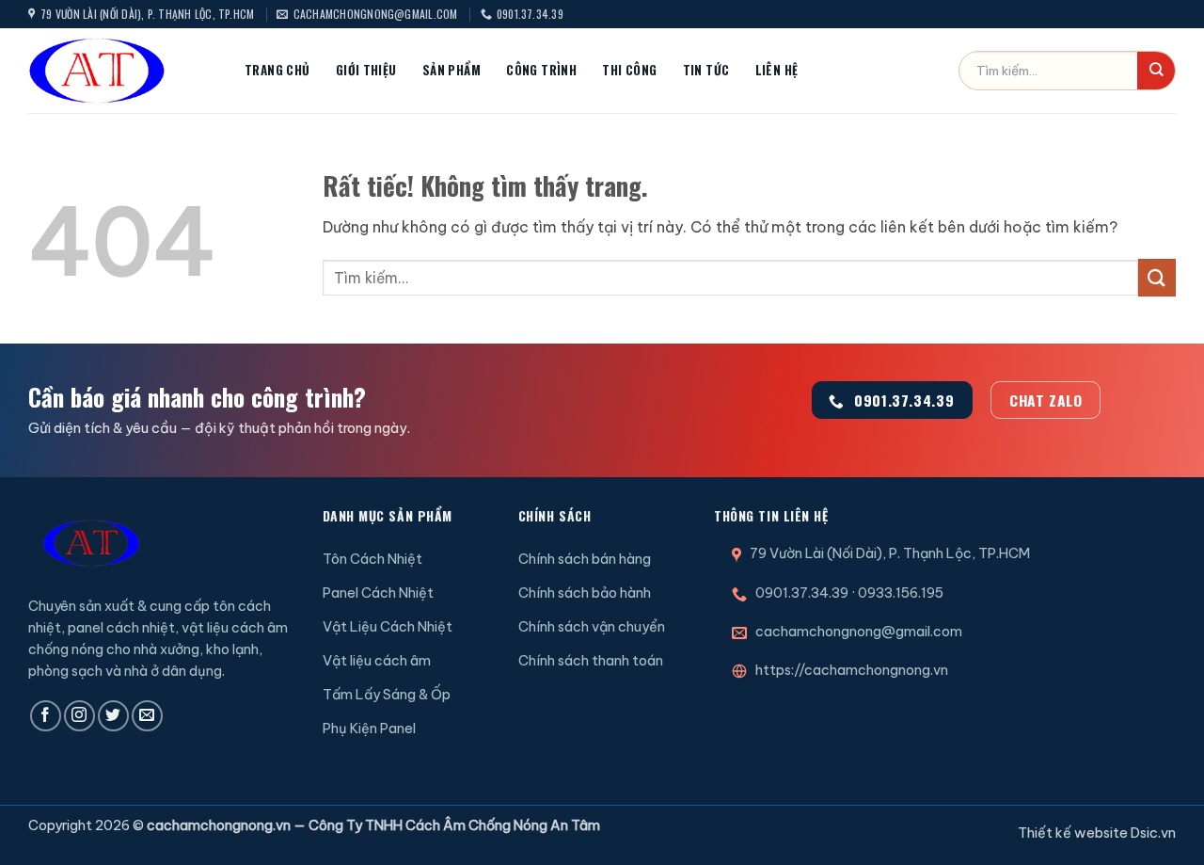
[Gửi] (1156, 70)
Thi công (629, 69)
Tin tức (706, 69)
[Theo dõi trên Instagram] (79, 715)
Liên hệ (777, 69)
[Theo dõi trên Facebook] (45, 715)
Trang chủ (277, 69)
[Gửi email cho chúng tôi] (147, 715)
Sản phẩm (451, 69)
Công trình (541, 69)
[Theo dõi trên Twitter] (113, 715)
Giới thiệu (366, 69)
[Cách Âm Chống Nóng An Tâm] (122, 70)
